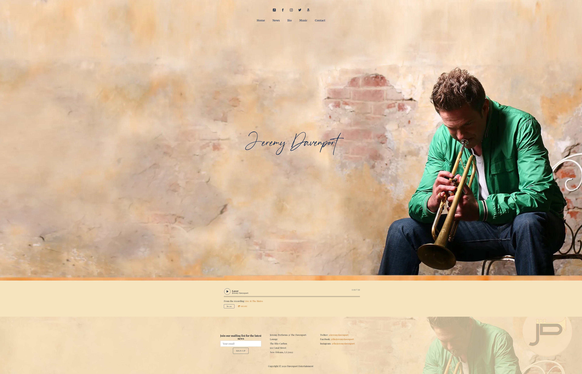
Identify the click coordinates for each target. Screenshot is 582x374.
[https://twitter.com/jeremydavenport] (299, 10)
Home (261, 20)
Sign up (240, 350)
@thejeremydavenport (342, 339)
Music (303, 20)
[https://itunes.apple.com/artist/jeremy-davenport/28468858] (274, 10)
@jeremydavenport (338, 334)
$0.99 (229, 306)
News (276, 20)
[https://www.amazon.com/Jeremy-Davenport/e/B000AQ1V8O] (308, 10)
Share (244, 306)
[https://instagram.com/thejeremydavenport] (291, 10)
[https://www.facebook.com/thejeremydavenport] (282, 10)
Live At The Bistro (254, 301)
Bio (289, 20)
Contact (320, 20)
